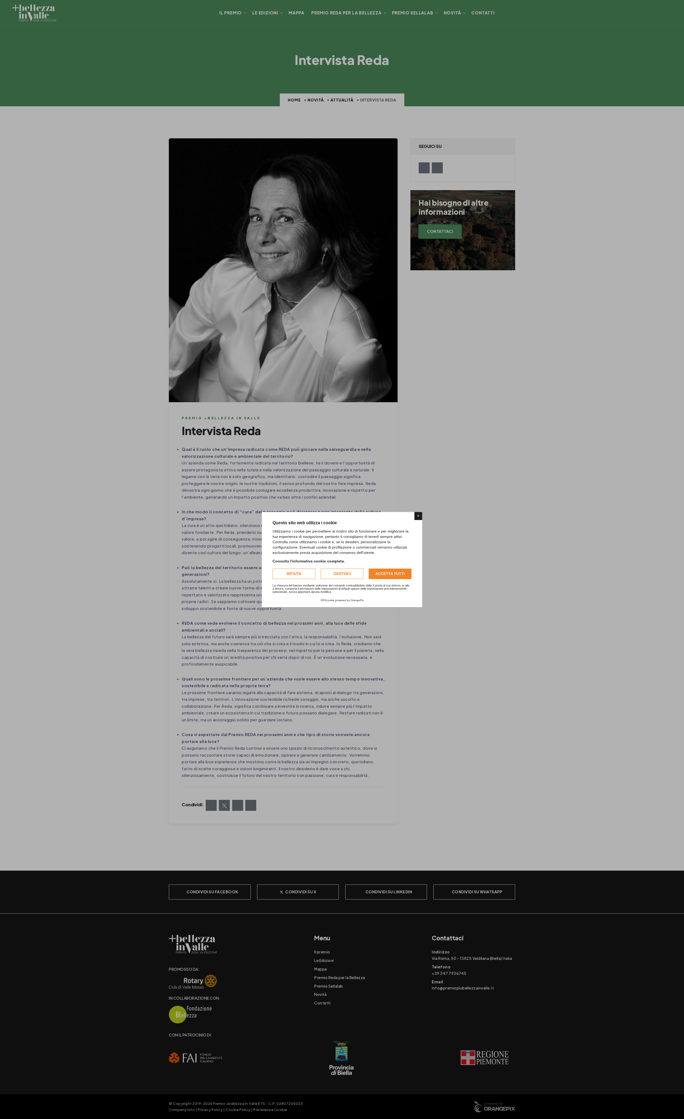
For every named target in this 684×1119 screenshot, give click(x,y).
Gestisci (342, 574)
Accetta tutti (390, 574)
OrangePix (357, 600)
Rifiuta (294, 574)
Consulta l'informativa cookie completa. (309, 561)
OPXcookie (328, 600)
